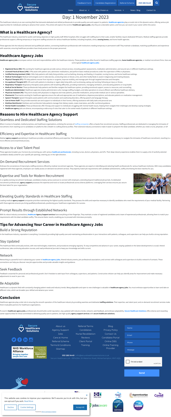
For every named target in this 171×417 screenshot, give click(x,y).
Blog (110, 326)
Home (70, 10)
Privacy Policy (111, 330)
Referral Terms (85, 326)
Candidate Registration (106, 3)
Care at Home (60, 337)
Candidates (85, 330)
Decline (11, 407)
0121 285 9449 (145, 3)
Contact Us (151, 10)
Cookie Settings (26, 407)
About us (83, 10)
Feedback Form (84, 3)
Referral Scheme (127, 3)
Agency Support (60, 330)
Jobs (60, 334)
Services (118, 10)
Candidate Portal (110, 337)
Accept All (80, 407)
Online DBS (111, 341)
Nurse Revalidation (85, 334)
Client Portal (85, 341)
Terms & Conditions (60, 345)
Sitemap (60, 349)
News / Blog (135, 10)
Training (85, 345)
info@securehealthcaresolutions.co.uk (92, 355)
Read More (28, 401)
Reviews (85, 337)
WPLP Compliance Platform (49, 411)
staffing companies (82, 124)
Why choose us (102, 10)
